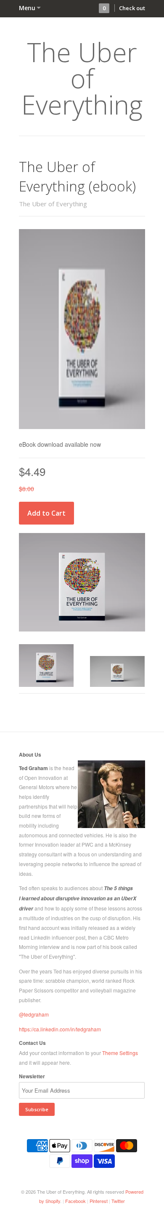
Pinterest (99, 1200)
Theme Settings (120, 1052)
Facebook (75, 1200)
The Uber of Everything (82, 78)
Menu (27, 8)
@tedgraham (34, 1014)
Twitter (118, 1200)
